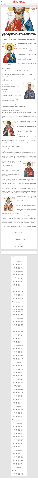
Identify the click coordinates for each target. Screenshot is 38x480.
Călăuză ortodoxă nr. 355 (18, 361)
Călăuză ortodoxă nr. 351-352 (18, 365)
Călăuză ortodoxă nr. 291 (18, 432)
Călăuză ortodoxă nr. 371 (18, 342)
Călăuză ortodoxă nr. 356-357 (18, 359)
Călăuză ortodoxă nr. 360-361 (18, 355)
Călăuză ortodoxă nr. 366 (18, 348)
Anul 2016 (14, 381)
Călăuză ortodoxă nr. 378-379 (18, 334)
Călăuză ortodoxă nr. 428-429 (18, 281)
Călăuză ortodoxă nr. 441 (18, 270)
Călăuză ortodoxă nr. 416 (18, 294)
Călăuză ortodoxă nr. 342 (18, 375)
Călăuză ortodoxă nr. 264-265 (18, 460)
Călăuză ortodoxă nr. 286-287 (18, 437)
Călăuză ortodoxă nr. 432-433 (18, 278)
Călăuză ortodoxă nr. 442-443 (18, 268)
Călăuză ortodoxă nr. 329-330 (18, 389)
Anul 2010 (14, 459)
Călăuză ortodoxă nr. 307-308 (18, 410)
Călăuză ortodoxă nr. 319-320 (18, 399)
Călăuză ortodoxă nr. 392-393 (18, 321)
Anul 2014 (14, 405)
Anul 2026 (14, 258)
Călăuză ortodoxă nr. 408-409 (19, 302)
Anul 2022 (14, 301)
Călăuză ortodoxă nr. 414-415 (18, 295)
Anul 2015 (14, 393)
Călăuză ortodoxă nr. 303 (18, 416)
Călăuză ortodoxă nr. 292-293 (18, 430)
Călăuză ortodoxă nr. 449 (18, 261)
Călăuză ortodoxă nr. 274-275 (18, 450)
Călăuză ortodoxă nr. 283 (18, 440)
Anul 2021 (14, 317)
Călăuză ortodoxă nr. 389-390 (18, 324)
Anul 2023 (14, 288)
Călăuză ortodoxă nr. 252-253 (18, 471)
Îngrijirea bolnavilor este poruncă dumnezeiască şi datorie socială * (29, 252)
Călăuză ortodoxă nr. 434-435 (18, 275)
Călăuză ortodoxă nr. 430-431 (18, 280)
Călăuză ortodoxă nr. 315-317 (18, 402)
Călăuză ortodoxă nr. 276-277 (18, 449)
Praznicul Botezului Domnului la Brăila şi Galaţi (10, 252)
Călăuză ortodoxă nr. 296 (18, 426)
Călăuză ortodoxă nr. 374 (18, 338)
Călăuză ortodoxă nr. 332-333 (18, 386)
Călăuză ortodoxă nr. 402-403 (18, 311)
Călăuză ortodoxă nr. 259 (18, 463)
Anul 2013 (14, 419)
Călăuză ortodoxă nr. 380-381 (18, 332)
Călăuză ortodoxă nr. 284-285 (18, 439)
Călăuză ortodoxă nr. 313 (18, 406)
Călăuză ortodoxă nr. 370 (18, 344)
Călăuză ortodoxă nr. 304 (18, 415)
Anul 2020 (14, 328)
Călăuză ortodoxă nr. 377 (18, 335)
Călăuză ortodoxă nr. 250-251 (18, 473)
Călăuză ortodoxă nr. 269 (18, 454)
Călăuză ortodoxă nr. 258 (18, 464)
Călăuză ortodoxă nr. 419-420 (18, 291)
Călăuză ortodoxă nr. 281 (18, 443)
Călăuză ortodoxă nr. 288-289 (18, 436)
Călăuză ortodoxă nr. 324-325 (18, 395)
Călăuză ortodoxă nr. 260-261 (18, 466)
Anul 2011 (14, 447)
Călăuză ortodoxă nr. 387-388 (18, 325)
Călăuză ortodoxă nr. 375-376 (18, 337)
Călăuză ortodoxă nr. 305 (18, 413)
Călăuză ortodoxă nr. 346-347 (18, 371)
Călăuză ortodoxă (19, 1)
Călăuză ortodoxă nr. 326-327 (18, 392)
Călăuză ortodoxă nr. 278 (18, 446)
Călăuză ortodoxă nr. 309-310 (18, 409)
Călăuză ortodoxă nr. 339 (18, 378)
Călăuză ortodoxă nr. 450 (18, 260)
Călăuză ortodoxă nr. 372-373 (18, 341)
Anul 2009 (14, 470)
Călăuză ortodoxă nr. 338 (18, 379)
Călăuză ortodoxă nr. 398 (18, 315)
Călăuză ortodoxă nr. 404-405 (19, 307)
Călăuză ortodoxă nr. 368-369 (18, 345)
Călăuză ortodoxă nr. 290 (18, 433)
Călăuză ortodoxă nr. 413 (18, 297)
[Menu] (1, 1)
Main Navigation (3, 4)
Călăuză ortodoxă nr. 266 (18, 456)
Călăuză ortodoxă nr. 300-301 (18, 420)
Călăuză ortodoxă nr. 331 (18, 388)
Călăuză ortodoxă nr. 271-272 (18, 453)
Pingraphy (2, 478)
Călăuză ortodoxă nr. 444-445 (19, 267)
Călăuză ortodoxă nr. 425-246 (18, 284)
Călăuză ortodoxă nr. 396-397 (18, 318)
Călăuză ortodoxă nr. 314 (18, 403)
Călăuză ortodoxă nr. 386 (18, 327)
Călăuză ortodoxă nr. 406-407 (19, 306)
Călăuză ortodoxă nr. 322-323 (18, 396)
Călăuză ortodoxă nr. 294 (18, 429)
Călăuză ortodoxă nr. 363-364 (18, 351)
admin (13, 37)
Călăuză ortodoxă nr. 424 (18, 285)
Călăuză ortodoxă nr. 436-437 (18, 274)
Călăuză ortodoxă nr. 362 (18, 352)
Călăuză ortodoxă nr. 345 (18, 372)
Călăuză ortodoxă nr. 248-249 (18, 474)
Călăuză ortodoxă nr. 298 (18, 423)
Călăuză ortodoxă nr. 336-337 (18, 382)
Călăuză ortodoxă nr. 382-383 (18, 331)
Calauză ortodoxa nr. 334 (18, 385)
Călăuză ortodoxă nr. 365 (18, 349)
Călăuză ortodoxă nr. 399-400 (19, 314)
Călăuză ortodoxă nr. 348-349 (18, 369)
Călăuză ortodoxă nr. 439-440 (19, 271)
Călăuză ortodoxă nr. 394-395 (18, 320)
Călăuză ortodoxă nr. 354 (18, 362)
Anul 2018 (14, 354)
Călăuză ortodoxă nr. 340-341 (18, 376)
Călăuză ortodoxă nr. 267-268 (18, 457)
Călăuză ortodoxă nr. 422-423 (18, 287)
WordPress (10, 478)
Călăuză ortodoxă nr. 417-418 (18, 292)
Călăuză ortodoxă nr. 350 (18, 366)
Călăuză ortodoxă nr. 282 (18, 442)
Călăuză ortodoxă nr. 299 (18, 422)
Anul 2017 (14, 368)
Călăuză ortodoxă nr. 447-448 (19, 263)
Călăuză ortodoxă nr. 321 (18, 398)
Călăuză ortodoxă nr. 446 (18, 264)
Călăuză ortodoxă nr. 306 (18, 412)
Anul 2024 (14, 277)
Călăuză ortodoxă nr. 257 (18, 467)
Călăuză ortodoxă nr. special (18, 358)
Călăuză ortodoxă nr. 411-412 (18, 298)
